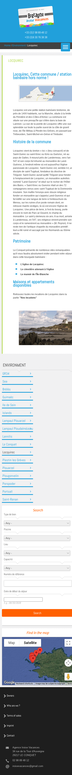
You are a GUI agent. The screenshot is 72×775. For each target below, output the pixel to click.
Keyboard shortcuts (24, 684)
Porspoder (8, 483)
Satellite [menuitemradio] (30, 643)
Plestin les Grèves (14, 460)
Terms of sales (14, 715)
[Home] (36, 17)
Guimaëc (7, 397)
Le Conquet (9, 444)
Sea (4, 381)
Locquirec (8, 452)
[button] (36, 653)
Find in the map (38, 633)
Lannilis (7, 436)
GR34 (5, 373)
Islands (7, 413)
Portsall (7, 491)
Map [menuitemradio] (11, 643)
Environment (19, 45)
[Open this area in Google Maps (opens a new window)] (9, 682)
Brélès (6, 389)
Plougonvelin (10, 475)
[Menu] (65, 47)
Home (7, 45)
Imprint (10, 725)
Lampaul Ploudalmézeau (17, 428)
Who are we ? (13, 705)
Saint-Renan (10, 499)
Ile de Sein (9, 405)
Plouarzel (8, 468)
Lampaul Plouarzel (14, 420)
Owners (10, 695)
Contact (11, 735)
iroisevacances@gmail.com (27, 766)
